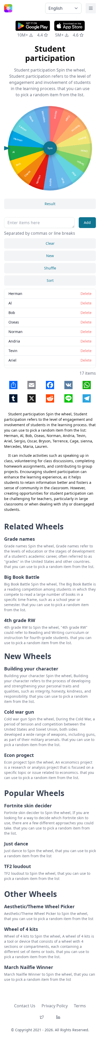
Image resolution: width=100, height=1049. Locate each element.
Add (87, 222)
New (50, 255)
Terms (80, 1006)
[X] (42, 1017)
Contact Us (24, 1006)
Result (50, 203)
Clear (50, 243)
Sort (50, 280)
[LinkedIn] (58, 1017)
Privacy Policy (55, 1006)
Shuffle (50, 268)
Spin (50, 148)
